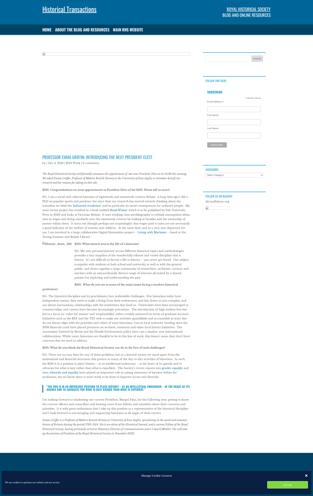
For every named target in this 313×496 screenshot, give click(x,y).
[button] (306, 475)
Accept (287, 484)
